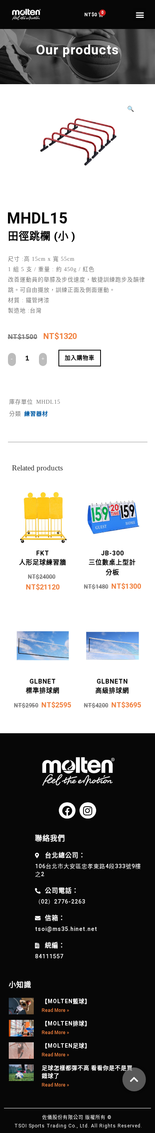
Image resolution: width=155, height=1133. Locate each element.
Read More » (55, 1010)
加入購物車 (80, 358)
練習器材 (36, 414)
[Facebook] (67, 810)
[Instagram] (87, 810)
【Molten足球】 (66, 1045)
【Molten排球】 (66, 1023)
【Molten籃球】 (66, 1001)
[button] (139, 14)
